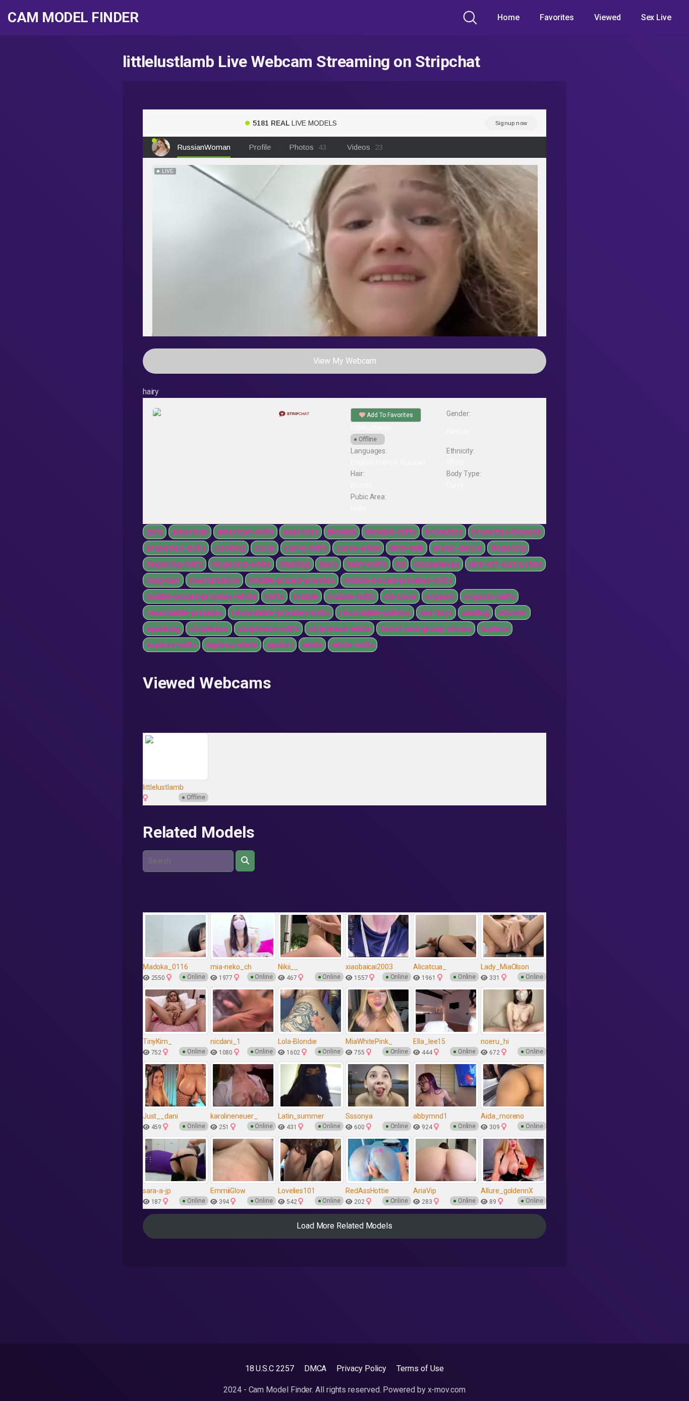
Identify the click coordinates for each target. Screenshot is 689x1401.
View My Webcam (344, 361)
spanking (163, 628)
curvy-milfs (305, 548)
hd (400, 564)
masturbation (214, 580)
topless (495, 628)
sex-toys (436, 612)
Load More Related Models (344, 1226)
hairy (328, 564)
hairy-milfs (367, 564)
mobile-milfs (351, 596)
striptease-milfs (268, 628)
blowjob (341, 532)
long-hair (163, 580)
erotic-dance (457, 548)
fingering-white (241, 564)
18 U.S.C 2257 (269, 1368)
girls (154, 532)
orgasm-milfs (489, 596)
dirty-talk (406, 548)
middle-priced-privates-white (201, 596)
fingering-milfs (174, 564)
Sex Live (656, 17)
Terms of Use (420, 1368)
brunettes (444, 532)
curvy (264, 548)
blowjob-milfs (390, 532)
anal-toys (300, 532)
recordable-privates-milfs (281, 612)
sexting (475, 612)
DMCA (315, 1368)
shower (512, 612)
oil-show (400, 596)
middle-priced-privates (292, 580)
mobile (306, 596)
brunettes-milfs (176, 548)
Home (508, 17)
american (189, 532)
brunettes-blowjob (506, 532)
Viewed (607, 17)
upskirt (279, 645)
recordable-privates (184, 612)
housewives (437, 564)
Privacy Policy (361, 1368)
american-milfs (245, 532)
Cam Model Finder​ (73, 17)
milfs (274, 596)
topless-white (232, 645)
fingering (508, 548)
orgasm (440, 596)
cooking (229, 548)
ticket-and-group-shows (425, 628)
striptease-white (339, 628)
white (312, 645)
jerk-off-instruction (505, 564)
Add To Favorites (389, 415)
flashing (294, 564)
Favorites (557, 17)
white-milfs (352, 645)
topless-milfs (171, 645)
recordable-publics (375, 612)
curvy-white (358, 548)
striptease (208, 628)
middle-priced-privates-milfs (398, 580)
